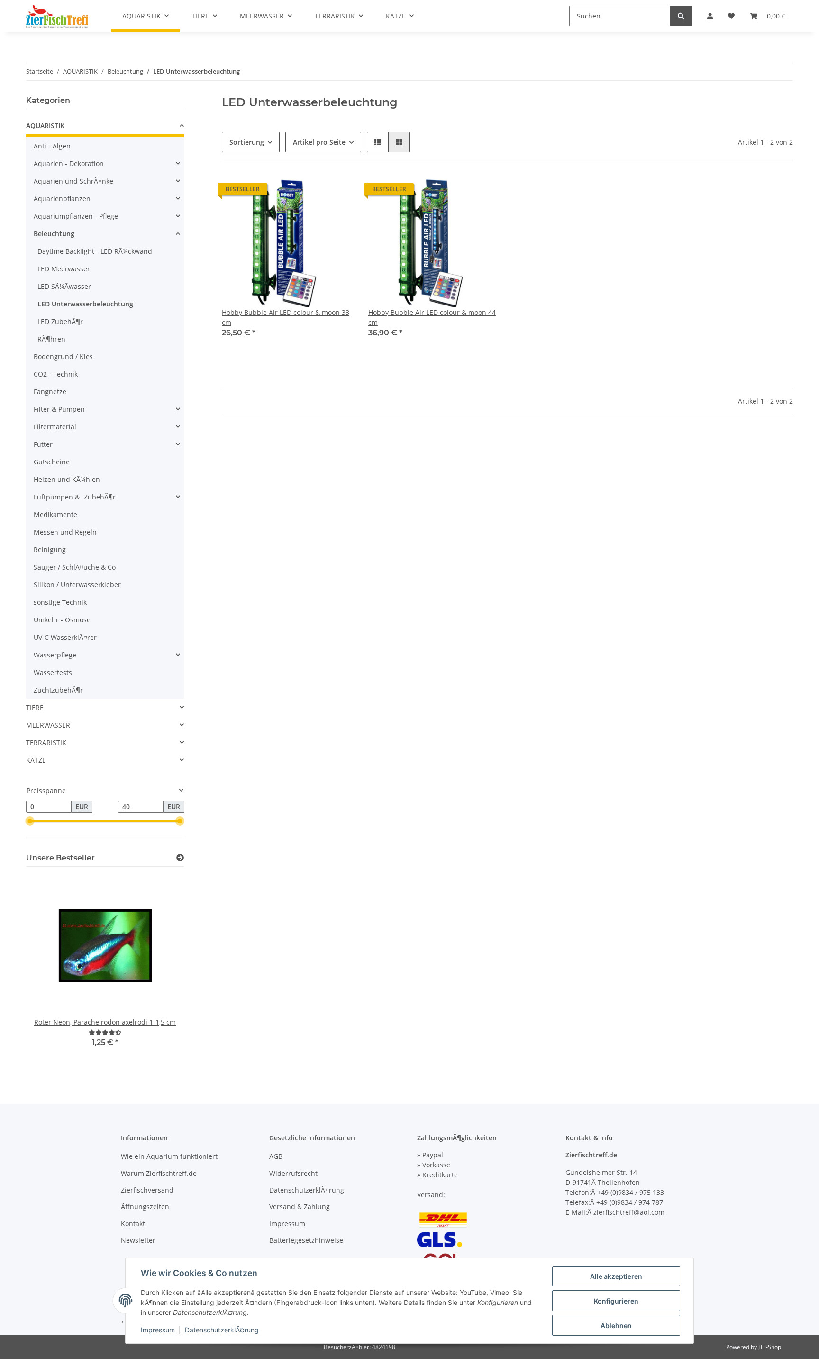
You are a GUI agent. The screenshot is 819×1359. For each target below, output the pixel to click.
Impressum (287, 1223)
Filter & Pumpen (59, 409)
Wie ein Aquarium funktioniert (169, 1156)
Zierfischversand (147, 1189)
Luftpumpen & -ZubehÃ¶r (75, 496)
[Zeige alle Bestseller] (180, 857)
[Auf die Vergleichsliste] (312, 191)
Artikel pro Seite (319, 142)
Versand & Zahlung (299, 1206)
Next (160, 972)
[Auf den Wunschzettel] (337, 191)
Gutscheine (52, 461)
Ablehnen (616, 1326)
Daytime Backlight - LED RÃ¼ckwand (94, 251)
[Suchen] (681, 16)
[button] (378, 142)
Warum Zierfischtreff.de (159, 1173)
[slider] (29, 821)
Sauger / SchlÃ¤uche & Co (75, 567)
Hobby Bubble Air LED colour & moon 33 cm (285, 317)
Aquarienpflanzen (62, 198)
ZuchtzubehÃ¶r (58, 689)
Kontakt (133, 1223)
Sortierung (246, 142)
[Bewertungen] (105, 1032)
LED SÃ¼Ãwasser (64, 286)
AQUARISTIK (45, 125)
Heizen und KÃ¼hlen (67, 479)
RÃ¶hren (51, 338)
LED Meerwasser (63, 268)
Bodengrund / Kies (63, 356)
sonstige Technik (60, 602)
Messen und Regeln (65, 531)
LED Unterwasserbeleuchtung (85, 303)
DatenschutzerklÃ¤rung (306, 1189)
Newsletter (138, 1240)
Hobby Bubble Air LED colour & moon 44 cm (432, 317)
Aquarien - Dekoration (69, 163)
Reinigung (50, 549)
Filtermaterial (55, 426)
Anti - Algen (52, 145)
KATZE (36, 760)
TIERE (35, 707)
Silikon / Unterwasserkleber (77, 584)
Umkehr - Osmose (62, 619)
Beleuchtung (54, 233)
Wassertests (53, 672)
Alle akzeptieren (616, 1276)
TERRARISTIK (46, 742)
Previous (49, 972)
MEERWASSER (48, 725)
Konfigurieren (616, 1301)
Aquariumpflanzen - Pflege (76, 216)
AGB (275, 1156)
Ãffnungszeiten (145, 1206)
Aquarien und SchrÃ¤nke (73, 180)
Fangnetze (50, 391)
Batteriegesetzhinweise (306, 1240)
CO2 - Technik (56, 374)
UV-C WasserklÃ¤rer (65, 637)
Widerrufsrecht (293, 1173)
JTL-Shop (769, 1347)
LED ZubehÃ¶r (60, 321)
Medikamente (55, 514)
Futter (43, 444)
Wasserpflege (55, 654)
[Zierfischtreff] (57, 16)
